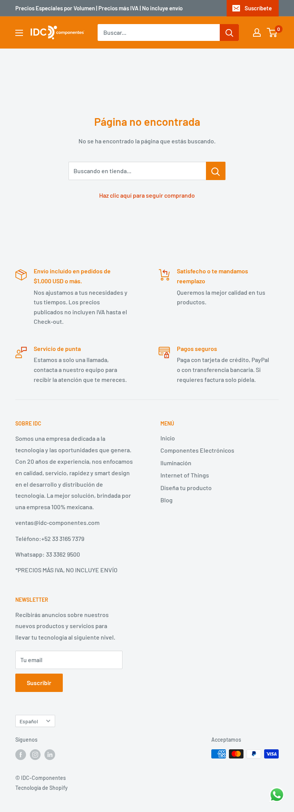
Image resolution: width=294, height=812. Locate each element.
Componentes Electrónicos (197, 450)
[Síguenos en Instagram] (35, 754)
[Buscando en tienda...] (215, 171)
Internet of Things (184, 475)
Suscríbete (258, 8)
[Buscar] (229, 32)
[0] (272, 32)
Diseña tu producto (186, 487)
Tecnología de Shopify (41, 787)
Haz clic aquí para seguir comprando (147, 195)
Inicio (167, 438)
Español (29, 721)
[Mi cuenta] (257, 32)
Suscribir (39, 682)
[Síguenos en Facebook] (20, 754)
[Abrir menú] (19, 33)
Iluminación (175, 462)
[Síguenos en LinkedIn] (49, 754)
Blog (166, 499)
